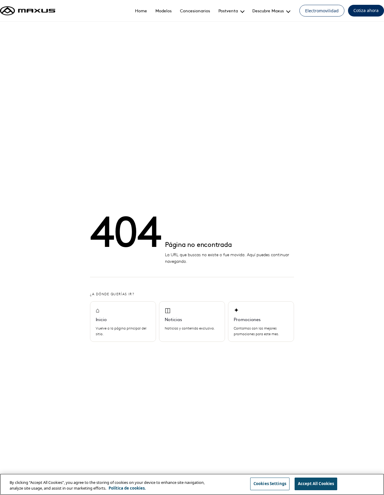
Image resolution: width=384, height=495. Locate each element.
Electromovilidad (322, 11)
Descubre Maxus (268, 11)
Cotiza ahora (366, 10)
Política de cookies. (127, 488)
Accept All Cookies (316, 483)
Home (141, 11)
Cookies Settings (270, 483)
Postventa (228, 11)
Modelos (163, 11)
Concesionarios (195, 11)
